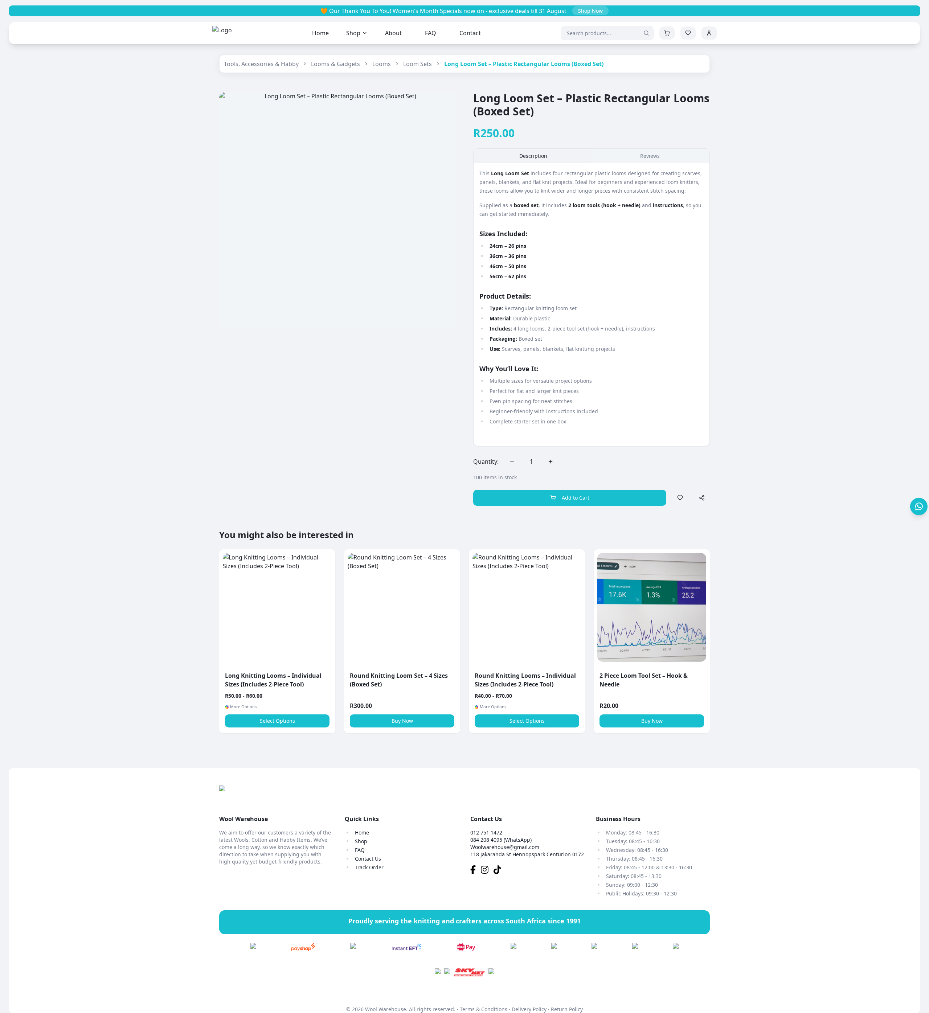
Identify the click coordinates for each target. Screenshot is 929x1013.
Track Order (369, 867)
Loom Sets (417, 64)
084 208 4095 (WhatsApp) (501, 839)
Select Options (277, 720)
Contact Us (368, 858)
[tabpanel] (591, 304)
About (393, 33)
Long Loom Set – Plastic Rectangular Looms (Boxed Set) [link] (523, 64)
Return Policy (567, 1009)
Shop (353, 33)
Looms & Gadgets (335, 64)
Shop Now (590, 10)
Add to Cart (575, 497)
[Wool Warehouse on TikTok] (499, 871)
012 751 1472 (486, 832)
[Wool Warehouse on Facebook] (475, 871)
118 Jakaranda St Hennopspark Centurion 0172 (527, 854)
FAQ (430, 33)
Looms (381, 64)
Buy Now (402, 720)
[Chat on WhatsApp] (919, 506)
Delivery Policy (529, 1009)
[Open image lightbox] (337, 210)
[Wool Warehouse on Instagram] (487, 871)
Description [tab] (533, 155)
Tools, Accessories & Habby (261, 64)
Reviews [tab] (650, 155)
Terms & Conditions (483, 1009)
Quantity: (486, 462)
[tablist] (591, 156)
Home (320, 33)
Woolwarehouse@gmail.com (504, 847)
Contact (470, 33)
